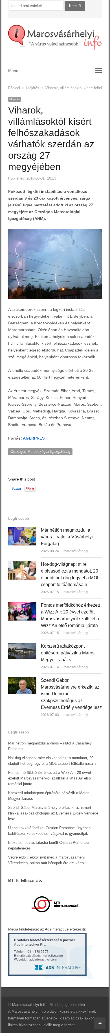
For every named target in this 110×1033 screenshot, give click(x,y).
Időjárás (14, 99)
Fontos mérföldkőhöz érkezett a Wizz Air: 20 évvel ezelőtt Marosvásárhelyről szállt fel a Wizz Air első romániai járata (49, 778)
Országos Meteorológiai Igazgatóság (40, 451)
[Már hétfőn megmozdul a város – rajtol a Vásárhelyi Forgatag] (22, 530)
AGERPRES (34, 438)
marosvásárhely (75, 551)
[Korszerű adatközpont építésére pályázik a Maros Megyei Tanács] (22, 646)
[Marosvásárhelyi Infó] (55, 37)
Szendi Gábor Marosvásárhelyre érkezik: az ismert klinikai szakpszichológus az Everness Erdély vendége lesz (53, 813)
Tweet (16, 489)
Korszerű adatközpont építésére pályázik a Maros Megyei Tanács (67, 653)
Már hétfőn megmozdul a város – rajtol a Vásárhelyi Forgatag (67, 537)
